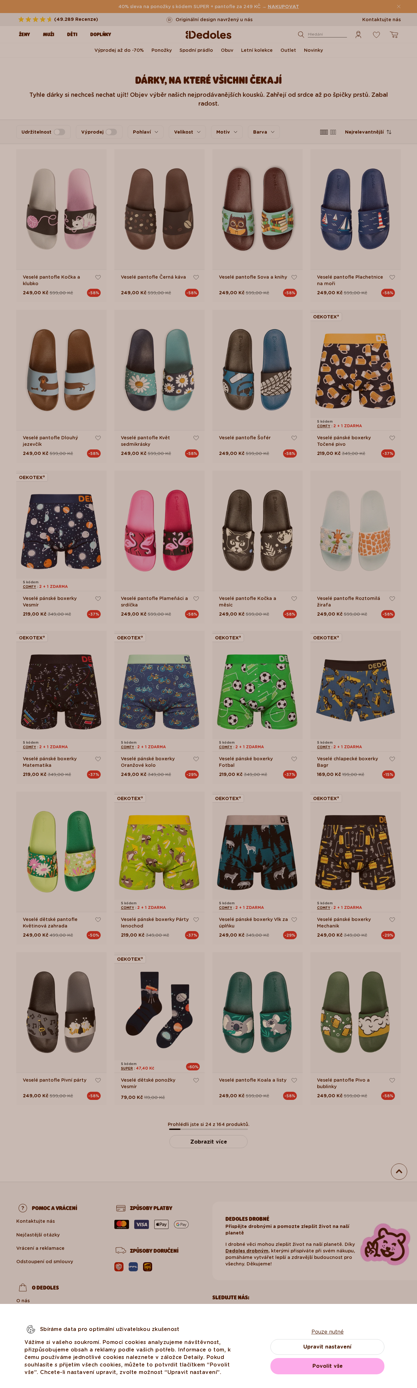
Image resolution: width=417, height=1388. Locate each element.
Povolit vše (327, 1366)
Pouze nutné (327, 1332)
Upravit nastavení (327, 1347)
